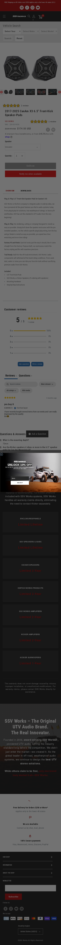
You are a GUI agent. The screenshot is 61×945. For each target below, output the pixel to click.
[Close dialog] (1, 454)
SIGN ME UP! (20, 483)
